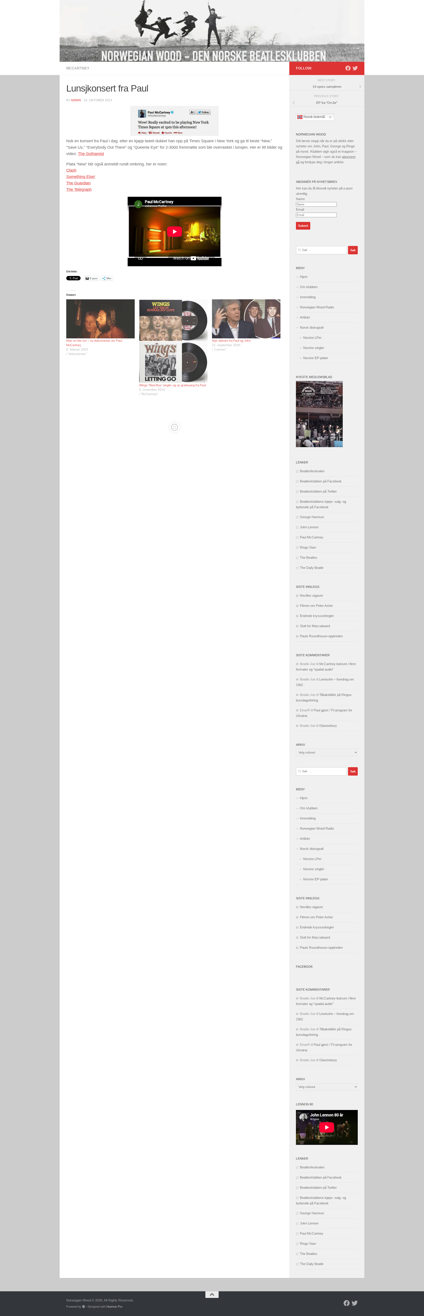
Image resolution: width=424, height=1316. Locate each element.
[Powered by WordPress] (83, 1306)
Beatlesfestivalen (312, 471)
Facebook (304, 966)
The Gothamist (91, 154)
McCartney (77, 68)
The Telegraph (79, 189)
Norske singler (313, 348)
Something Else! (80, 176)
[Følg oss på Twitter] (355, 68)
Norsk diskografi (312, 327)
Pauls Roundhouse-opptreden (321, 636)
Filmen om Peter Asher (316, 605)
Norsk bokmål (314, 117)
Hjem (304, 277)
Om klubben (309, 287)
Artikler (305, 317)
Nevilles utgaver (311, 595)
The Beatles (308, 557)
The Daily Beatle (312, 568)
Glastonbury (328, 725)
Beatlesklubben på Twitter (318, 491)
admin (76, 100)
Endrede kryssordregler (317, 616)
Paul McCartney (311, 537)
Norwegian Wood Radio (317, 307)
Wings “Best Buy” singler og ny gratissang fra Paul (172, 385)
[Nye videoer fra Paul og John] (246, 318)
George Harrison (312, 517)
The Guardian (78, 183)
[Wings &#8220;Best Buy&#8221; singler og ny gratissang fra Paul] (173, 341)
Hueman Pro (114, 1306)
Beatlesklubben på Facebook (321, 481)
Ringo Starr (308, 547)
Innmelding (308, 297)
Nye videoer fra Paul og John (231, 340)
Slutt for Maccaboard (315, 626)
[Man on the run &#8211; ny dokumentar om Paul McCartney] (100, 318)
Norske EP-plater (315, 358)
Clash (71, 170)
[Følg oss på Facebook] (348, 68)
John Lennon (309, 527)
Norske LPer (312, 337)
